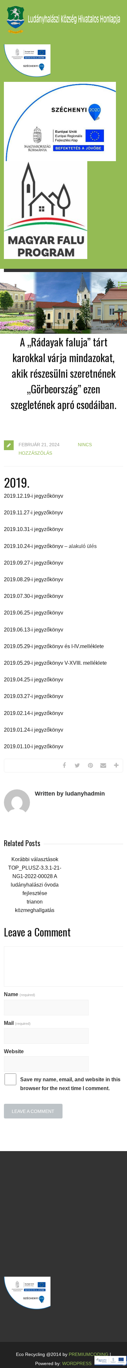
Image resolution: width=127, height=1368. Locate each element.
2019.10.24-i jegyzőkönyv (33, 546)
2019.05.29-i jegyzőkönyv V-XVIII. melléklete (55, 663)
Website (14, 1051)
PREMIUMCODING (88, 1354)
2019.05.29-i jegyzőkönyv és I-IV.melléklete (54, 646)
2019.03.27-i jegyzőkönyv (33, 696)
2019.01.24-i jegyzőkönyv (33, 730)
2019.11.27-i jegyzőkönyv (33, 512)
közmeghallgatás (34, 910)
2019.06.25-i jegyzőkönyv (33, 613)
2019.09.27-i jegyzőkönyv (33, 563)
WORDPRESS (77, 1363)
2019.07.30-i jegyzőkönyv (33, 596)
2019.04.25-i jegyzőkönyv (33, 679)
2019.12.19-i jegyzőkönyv (33, 496)
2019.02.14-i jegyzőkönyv (33, 713)
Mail (17, 1023)
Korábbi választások (34, 859)
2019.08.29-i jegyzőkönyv (33, 579)
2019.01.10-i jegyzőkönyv (33, 746)
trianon (35, 901)
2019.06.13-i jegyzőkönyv (33, 629)
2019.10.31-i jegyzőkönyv (33, 529)
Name (19, 994)
